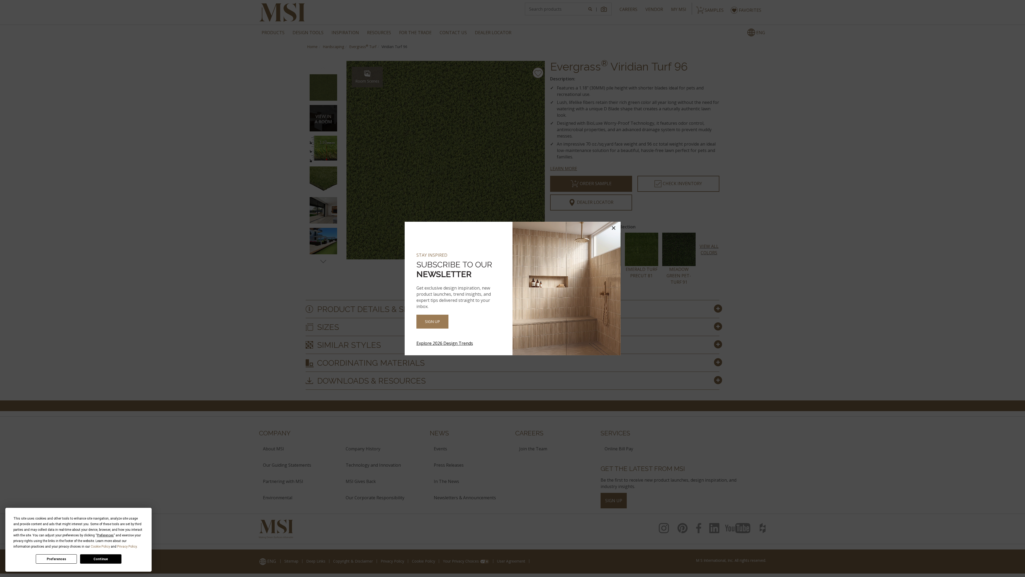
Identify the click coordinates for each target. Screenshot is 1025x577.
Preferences (56, 559)
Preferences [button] (105, 535)
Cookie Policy (100, 546)
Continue (100, 559)
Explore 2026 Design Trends (444, 343)
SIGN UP (432, 321)
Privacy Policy (127, 546)
